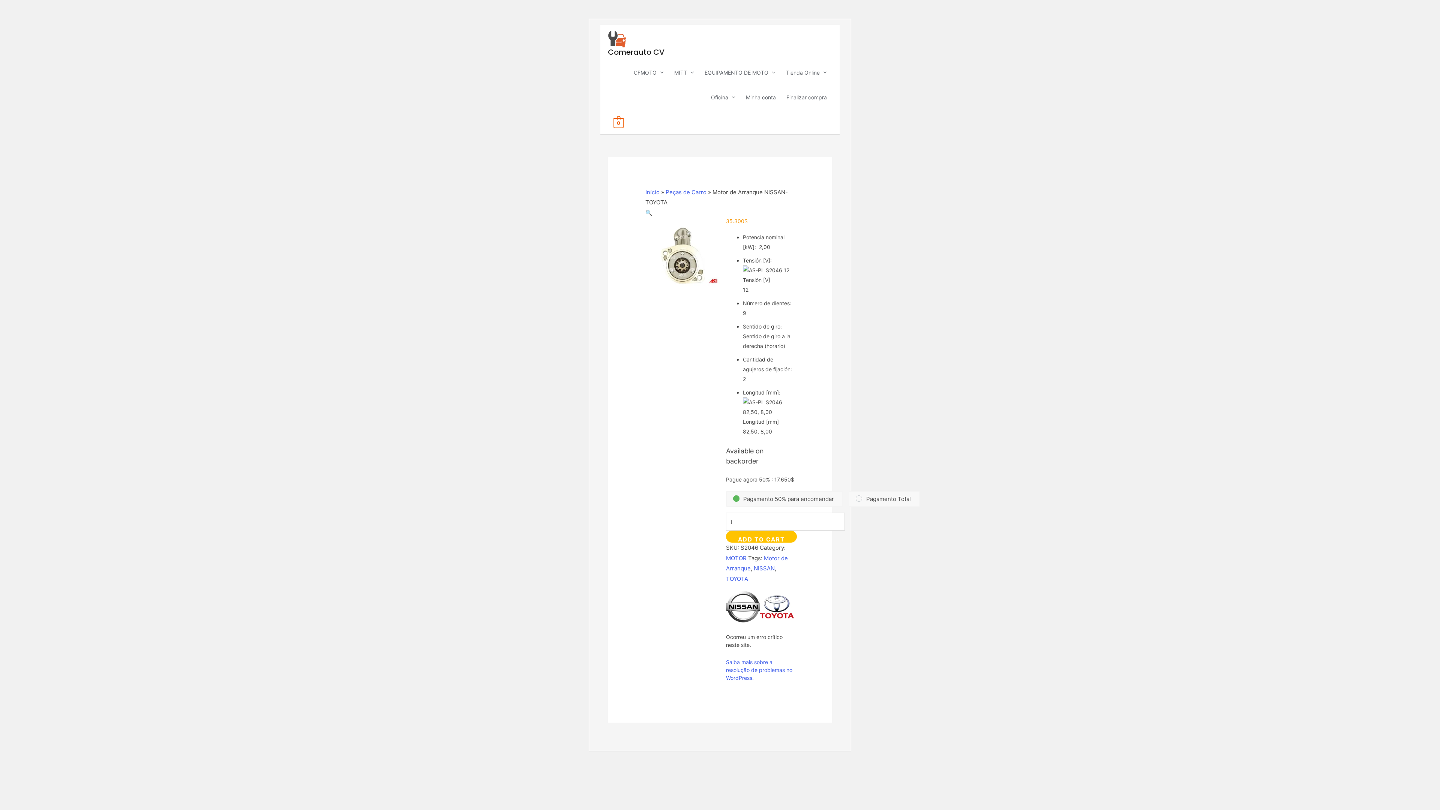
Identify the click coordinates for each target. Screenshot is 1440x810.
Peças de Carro (686, 192)
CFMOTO (645, 72)
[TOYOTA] (777, 607)
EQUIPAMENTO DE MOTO (736, 72)
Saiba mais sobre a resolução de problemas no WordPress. (759, 670)
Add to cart (761, 539)
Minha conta (761, 97)
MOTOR (736, 558)
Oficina (719, 97)
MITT (680, 72)
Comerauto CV (636, 52)
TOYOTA (737, 578)
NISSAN (764, 568)
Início (652, 192)
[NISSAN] (743, 607)
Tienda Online (803, 72)
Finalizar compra (806, 97)
